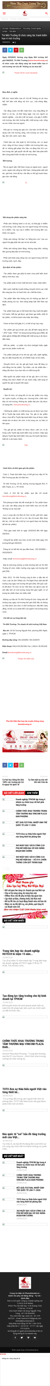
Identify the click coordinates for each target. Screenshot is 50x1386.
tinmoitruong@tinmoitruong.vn (14, 496)
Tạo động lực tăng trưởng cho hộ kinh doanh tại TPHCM (24, 997)
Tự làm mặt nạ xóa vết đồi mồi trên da (38, 781)
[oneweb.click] (25, 740)
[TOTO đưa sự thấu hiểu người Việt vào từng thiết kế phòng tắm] (8, 837)
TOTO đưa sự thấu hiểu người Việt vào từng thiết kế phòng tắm (32, 1200)
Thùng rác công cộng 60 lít (11, 1358)
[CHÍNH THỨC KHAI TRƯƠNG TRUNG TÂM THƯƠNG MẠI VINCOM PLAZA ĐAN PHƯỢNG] (8, 814)
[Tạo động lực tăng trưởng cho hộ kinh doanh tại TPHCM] (25, 982)
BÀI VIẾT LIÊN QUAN (14, 793)
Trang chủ (4, 19)
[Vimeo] (28, 1337)
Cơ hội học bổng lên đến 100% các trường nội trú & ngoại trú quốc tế (13, 782)
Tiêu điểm (12, 31)
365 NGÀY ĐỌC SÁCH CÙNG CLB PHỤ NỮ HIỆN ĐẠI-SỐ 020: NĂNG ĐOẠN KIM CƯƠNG (30, 848)
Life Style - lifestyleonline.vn (19, 19)
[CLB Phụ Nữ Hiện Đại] (25, 896)
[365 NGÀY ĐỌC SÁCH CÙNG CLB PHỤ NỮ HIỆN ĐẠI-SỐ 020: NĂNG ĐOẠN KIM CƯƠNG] (8, 848)
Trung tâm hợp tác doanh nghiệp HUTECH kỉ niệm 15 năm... (21, 952)
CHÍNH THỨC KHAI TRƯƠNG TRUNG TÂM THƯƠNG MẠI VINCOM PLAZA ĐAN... (23, 1044)
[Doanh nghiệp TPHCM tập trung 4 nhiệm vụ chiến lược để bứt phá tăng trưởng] (8, 802)
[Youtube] (34, 1337)
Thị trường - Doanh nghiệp (32, 28)
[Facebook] (15, 1337)
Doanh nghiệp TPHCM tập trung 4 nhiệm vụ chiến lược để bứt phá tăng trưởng (30, 802)
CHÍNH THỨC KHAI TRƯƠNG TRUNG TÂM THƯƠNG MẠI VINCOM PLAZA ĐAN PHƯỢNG (31, 814)
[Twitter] (21, 1337)
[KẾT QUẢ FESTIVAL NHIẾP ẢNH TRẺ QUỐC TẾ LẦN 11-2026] (8, 825)
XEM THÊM (32, 793)
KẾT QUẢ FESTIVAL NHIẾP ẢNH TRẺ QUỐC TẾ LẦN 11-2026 (30, 1188)
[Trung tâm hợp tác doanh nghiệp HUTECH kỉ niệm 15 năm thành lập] (25, 937)
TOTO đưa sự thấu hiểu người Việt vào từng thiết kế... (24, 1090)
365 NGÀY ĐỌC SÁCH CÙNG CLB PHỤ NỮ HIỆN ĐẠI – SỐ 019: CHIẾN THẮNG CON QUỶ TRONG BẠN (31, 860)
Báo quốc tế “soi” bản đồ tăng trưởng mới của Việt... (24, 1135)
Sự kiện (4, 31)
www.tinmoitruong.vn (38, 60)
